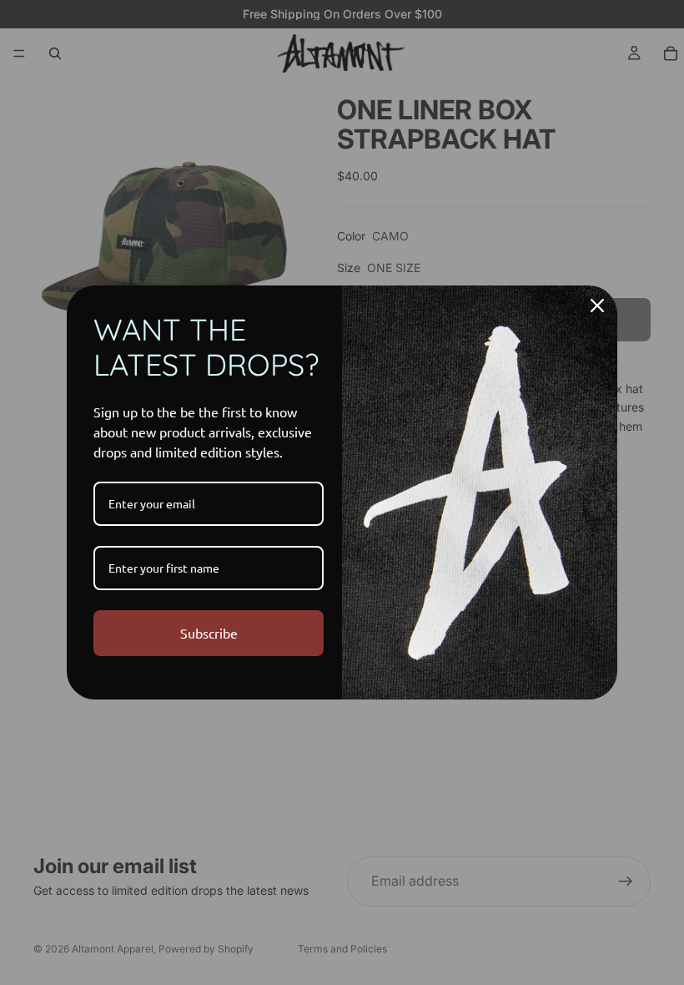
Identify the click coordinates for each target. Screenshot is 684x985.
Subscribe (209, 632)
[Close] (597, 305)
